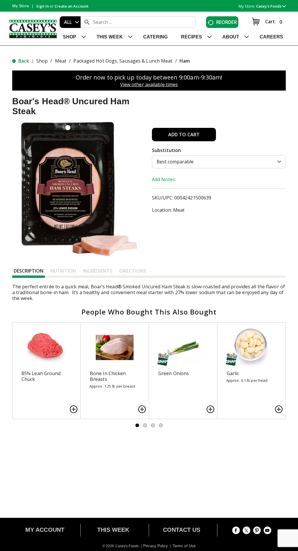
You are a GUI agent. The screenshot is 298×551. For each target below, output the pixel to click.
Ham (185, 61)
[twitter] (246, 531)
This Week (113, 530)
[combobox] (70, 22)
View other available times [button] (149, 84)
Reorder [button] (226, 22)
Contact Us (182, 530)
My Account (44, 530)
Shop (42, 61)
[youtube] (267, 531)
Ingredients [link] (97, 271)
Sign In (42, 6)
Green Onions (173, 373)
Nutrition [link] (63, 271)
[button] (271, 6)
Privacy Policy (155, 546)
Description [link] (28, 271)
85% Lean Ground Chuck (41, 376)
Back (23, 61)
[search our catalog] (87, 22)
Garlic (233, 373)
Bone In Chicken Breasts (108, 376)
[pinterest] (257, 531)
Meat (60, 61)
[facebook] (236, 531)
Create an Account (71, 6)
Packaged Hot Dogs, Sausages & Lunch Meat (122, 61)
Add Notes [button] (163, 179)
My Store (20, 5)
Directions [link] (132, 271)
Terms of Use (184, 546)
